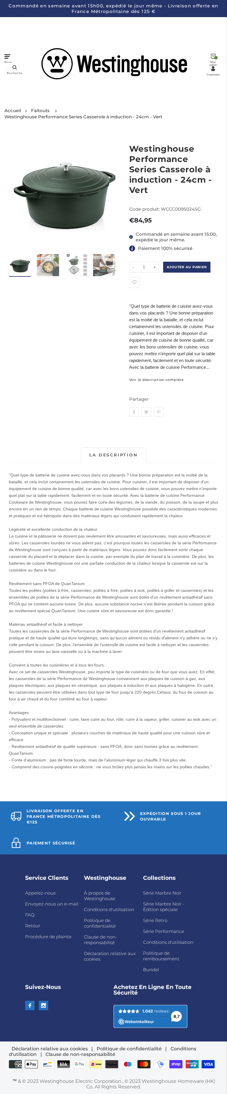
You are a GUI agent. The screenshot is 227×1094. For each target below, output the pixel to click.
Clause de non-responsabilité (100, 939)
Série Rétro (155, 920)
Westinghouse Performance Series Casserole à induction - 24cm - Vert (83, 116)
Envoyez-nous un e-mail (51, 904)
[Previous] (17, 193)
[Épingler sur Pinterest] (158, 412)
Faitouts (40, 110)
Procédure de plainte (48, 936)
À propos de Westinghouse (99, 895)
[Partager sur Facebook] (134, 412)
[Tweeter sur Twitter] (146, 412)
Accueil (12, 110)
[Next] (111, 193)
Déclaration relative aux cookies (50, 1049)
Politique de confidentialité (100, 923)
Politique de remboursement (161, 956)
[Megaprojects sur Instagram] (43, 1005)
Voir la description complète (156, 379)
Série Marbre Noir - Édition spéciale (163, 906)
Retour (32, 925)
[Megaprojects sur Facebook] (30, 1005)
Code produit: (145, 209)
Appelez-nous (40, 893)
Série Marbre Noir (162, 893)
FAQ (30, 915)
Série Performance (163, 931)
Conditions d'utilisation (109, 909)
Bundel (151, 969)
